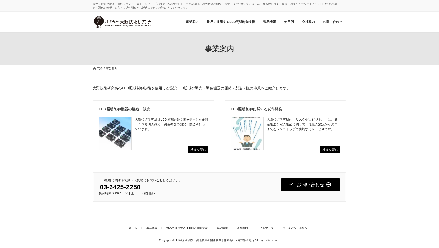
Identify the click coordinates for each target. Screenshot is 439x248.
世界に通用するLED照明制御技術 (187, 228)
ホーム (133, 228)
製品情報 (222, 228)
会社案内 (242, 228)
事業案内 (151, 228)
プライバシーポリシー (296, 228)
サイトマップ (265, 228)
